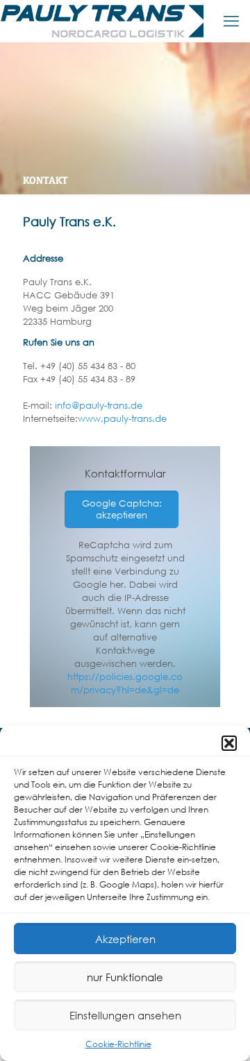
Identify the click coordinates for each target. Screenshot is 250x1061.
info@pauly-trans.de (98, 405)
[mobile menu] (231, 21)
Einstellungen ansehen (125, 1015)
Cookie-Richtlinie (118, 1044)
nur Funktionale (125, 977)
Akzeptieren (125, 939)
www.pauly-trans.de (122, 419)
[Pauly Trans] (102, 20)
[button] (229, 743)
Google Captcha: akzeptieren (122, 509)
